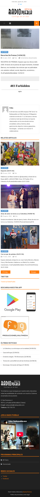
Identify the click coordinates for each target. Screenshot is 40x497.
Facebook (6, 478)
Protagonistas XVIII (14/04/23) (6, 272)
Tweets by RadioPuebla (8, 281)
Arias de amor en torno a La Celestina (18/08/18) (18, 214)
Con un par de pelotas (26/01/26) (12, 254)
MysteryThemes (27, 492)
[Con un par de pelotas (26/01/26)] (20, 237)
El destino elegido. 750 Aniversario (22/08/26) (17, 356)
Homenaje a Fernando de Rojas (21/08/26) (16, 365)
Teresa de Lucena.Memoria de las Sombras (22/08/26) (20, 361)
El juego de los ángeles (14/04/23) (35, 272)
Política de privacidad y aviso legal (20, 494)
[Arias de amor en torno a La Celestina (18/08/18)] (20, 196)
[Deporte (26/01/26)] (20, 154)
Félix (15, 58)
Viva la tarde (6, 464)
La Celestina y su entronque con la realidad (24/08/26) (19, 348)
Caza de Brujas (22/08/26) (11, 352)
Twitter (5, 476)
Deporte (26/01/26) (7, 171)
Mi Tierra (4, 52)
